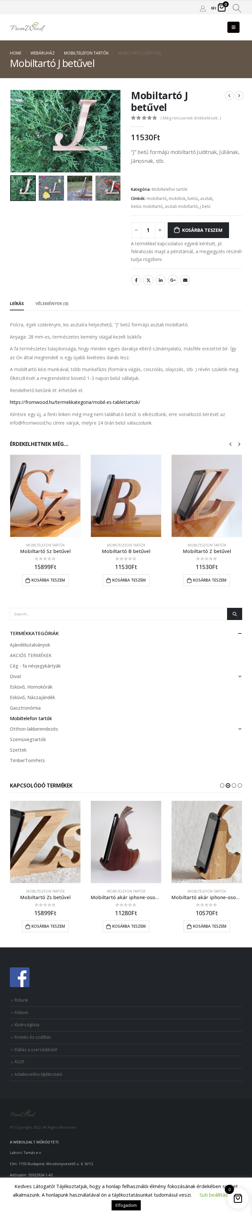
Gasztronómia (25, 708)
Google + (173, 280)
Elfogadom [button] (126, 1205)
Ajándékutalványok (30, 645)
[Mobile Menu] (233, 27)
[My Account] (202, 8)
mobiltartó (157, 198)
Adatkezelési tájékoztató (38, 1074)
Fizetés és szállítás (32, 1037)
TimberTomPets (27, 760)
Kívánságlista (26, 1025)
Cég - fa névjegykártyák (35, 666)
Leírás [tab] (17, 303)
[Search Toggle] (237, 8)
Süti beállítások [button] (216, 1194)
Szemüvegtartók (28, 739)
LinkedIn (161, 280)
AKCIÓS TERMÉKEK (31, 655)
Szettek (18, 750)
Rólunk (21, 1000)
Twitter (148, 280)
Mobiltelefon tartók (169, 189)
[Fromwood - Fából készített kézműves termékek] (28, 27)
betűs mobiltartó (147, 206)
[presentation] (18, 131)
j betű (205, 206)
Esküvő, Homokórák (31, 687)
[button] (222, 785)
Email (185, 280)
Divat (15, 676)
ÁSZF (19, 1062)
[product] (45, 496)
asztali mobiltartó (181, 206)
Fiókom (21, 1012)
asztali (206, 198)
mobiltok (177, 198)
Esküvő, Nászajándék (32, 697)
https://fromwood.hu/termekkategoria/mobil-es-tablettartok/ (75, 402)
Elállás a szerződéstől (35, 1049)
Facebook (136, 280)
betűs (192, 198)
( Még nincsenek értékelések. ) (190, 118)
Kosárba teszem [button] (48, 580)
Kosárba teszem (202, 230)
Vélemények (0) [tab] (51, 303)
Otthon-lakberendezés (34, 729)
